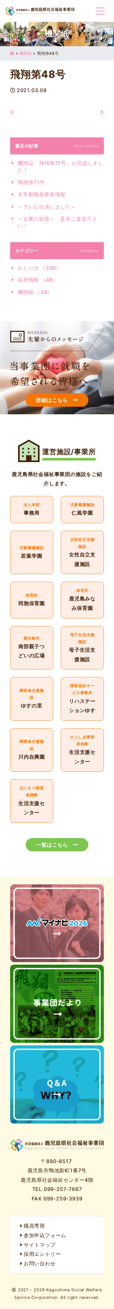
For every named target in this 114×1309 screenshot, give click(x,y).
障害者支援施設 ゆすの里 (31, 699)
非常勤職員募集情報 (42, 194)
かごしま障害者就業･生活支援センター (82, 750)
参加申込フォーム (45, 1235)
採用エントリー (42, 1254)
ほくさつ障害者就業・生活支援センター (31, 801)
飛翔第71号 (31, 182)
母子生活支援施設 (82, 648)
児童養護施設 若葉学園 (31, 552)
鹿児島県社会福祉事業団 (39, 11)
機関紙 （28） (35, 292)
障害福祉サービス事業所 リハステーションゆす (82, 699)
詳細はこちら (52, 400)
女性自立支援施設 (82, 552)
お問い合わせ (40, 1263)
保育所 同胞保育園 (31, 600)
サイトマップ (40, 1245)
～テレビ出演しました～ (47, 207)
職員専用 (34, 1226)
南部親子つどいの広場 (31, 648)
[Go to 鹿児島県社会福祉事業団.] (12, 53)
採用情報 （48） (38, 280)
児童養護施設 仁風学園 (82, 509)
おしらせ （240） (39, 268)
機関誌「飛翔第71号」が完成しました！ (61, 166)
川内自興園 (31, 750)
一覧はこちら (52, 845)
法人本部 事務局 (31, 509)
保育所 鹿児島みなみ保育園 (82, 600)
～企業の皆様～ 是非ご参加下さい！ (58, 222)
